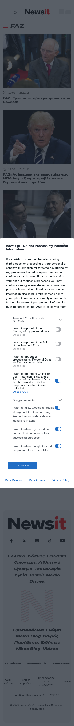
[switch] (58, 329)
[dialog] (37, 363)
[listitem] (37, 320)
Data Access (37, 480)
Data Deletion (14, 480)
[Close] (66, 246)
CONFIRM (23, 465)
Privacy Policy (60, 480)
